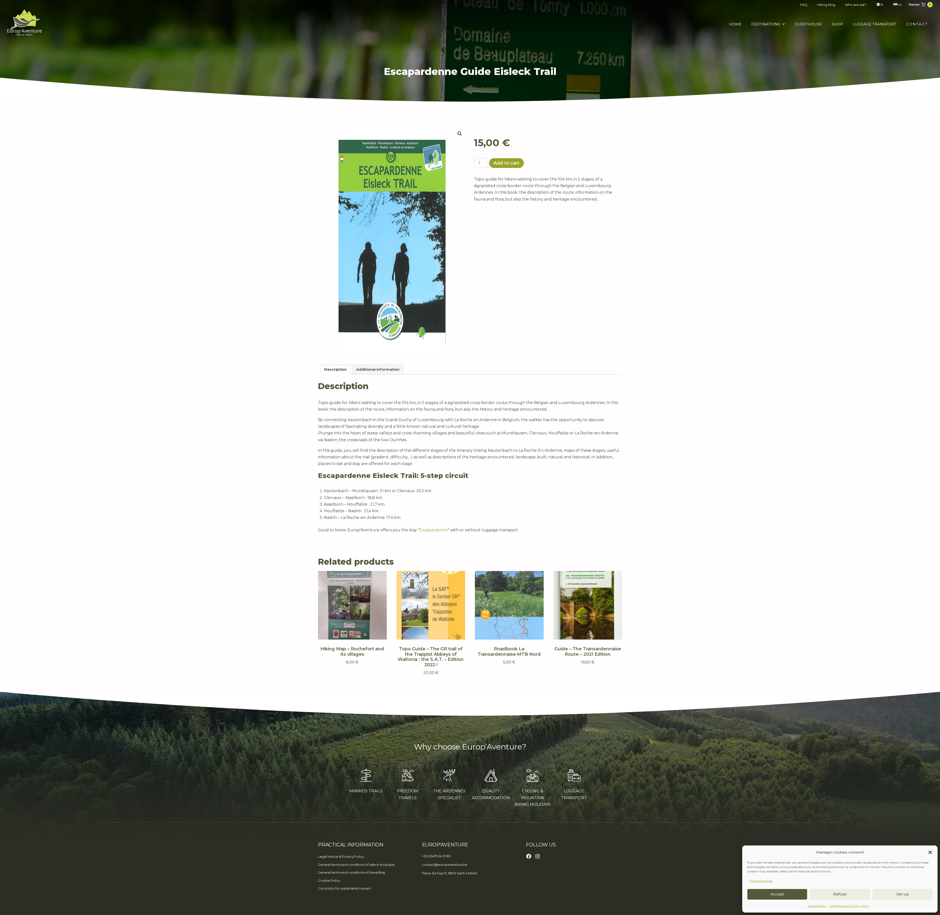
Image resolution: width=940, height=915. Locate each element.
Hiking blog (826, 5)
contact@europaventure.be (444, 865)
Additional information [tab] (378, 369)
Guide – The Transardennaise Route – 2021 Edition (587, 651)
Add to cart (506, 163)
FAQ (803, 5)
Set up (902, 894)
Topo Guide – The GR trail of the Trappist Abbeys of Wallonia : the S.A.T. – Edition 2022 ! (431, 656)
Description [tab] (335, 369)
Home (735, 24)
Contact (917, 24)
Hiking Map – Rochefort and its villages (352, 651)
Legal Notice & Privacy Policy (849, 906)
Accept (777, 894)
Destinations (765, 24)
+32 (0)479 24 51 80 (436, 856)
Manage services (761, 881)
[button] (930, 852)
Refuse (840, 894)
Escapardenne (433, 530)
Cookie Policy (817, 906)
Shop (837, 24)
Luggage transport (874, 24)
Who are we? (855, 5)
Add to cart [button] (350, 676)
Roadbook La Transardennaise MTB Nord (509, 651)
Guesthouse (808, 24)
